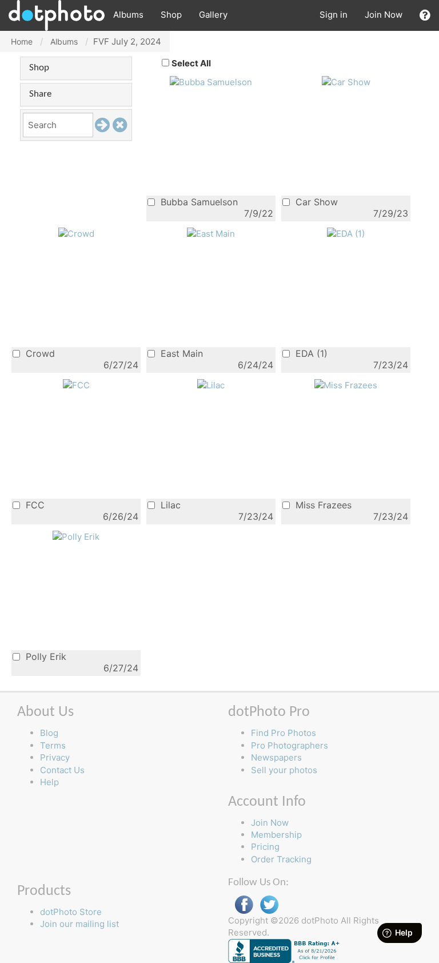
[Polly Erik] (76, 536)
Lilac (169, 504)
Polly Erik (44, 656)
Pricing (265, 846)
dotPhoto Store (71, 911)
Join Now (383, 14)
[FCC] (76, 384)
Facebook (244, 905)
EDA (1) (310, 353)
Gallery (213, 14)
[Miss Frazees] (345, 384)
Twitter (269, 905)
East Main (180, 353)
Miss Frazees (322, 504)
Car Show (315, 201)
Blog (49, 732)
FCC (34, 504)
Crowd (39, 353)
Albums (128, 14)
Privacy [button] (55, 757)
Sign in (334, 14)
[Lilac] (211, 384)
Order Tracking (281, 859)
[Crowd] (76, 233)
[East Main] (211, 233)
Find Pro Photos (283, 732)
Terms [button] (53, 745)
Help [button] (49, 782)
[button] (425, 15)
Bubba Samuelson (198, 201)
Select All (191, 63)
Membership (276, 834)
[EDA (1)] (346, 233)
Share (40, 94)
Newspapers (276, 757)
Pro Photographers (289, 745)
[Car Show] (346, 81)
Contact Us (62, 770)
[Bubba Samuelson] (211, 81)
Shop (171, 14)
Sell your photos (284, 770)
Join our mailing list (79, 923)
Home (22, 41)
